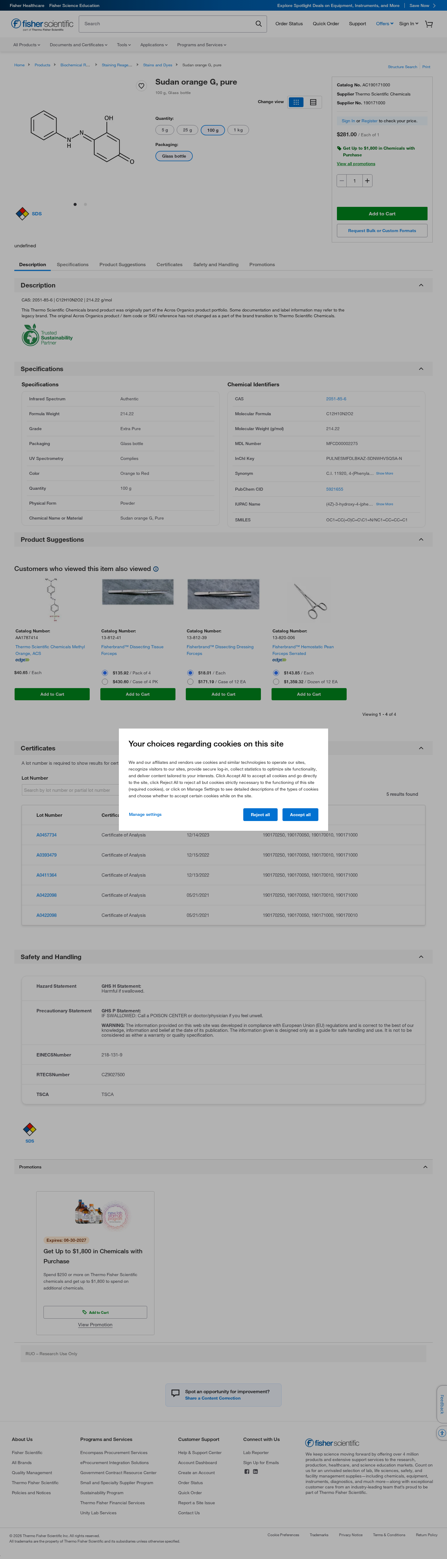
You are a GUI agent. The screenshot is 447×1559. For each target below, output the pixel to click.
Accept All (300, 814)
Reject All (260, 814)
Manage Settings (145, 814)
